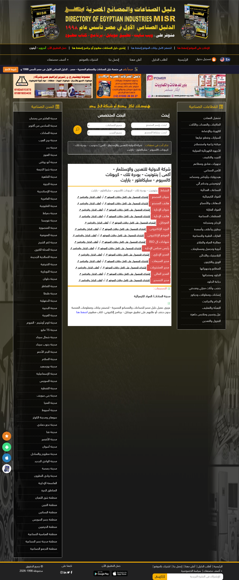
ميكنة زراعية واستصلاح (207, 144)
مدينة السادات (48, 133)
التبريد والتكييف (212, 157)
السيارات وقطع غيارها (208, 138)
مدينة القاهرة (49, 177)
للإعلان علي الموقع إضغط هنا (193, 48)
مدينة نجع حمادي (47, 425)
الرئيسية (183, 60)
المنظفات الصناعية (210, 216)
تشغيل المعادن (212, 118)
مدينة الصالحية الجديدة (44, 257)
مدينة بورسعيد (48, 366)
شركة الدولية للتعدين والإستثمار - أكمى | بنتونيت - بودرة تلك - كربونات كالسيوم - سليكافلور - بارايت (120, 147)
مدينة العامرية (49, 199)
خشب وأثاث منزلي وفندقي (205, 288)
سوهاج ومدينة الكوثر (45, 418)
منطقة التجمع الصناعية (43, 549)
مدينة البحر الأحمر (47, 352)
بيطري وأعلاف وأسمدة (207, 229)
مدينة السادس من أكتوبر (43, 126)
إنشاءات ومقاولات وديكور (206, 295)
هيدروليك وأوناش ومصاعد (205, 177)
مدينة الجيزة (50, 184)
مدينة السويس (48, 381)
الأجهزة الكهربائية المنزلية (207, 151)
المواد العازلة (213, 210)
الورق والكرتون (212, 262)
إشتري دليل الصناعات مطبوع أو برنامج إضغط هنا (98, 48)
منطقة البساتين (48, 512)
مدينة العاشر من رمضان (43, 118)
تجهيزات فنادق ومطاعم (207, 164)
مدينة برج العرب (48, 140)
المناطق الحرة (49, 490)
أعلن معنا (135, 60)
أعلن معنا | (189, 566)
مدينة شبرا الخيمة (47, 170)
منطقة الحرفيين (47, 527)
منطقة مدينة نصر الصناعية (41, 542)
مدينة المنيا (50, 403)
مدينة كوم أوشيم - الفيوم (42, 323)
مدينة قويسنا (49, 221)
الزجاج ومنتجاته (212, 223)
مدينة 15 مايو (49, 330)
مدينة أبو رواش (48, 162)
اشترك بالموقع (88, 60)
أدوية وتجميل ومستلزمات (206, 249)
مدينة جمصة (49, 469)
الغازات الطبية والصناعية (207, 236)
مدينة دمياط (50, 213)
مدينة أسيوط (49, 410)
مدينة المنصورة (48, 228)
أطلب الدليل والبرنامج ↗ (89, 197)
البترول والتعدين (211, 321)
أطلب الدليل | (204, 566)
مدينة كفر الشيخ (47, 242)
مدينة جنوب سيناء (46, 345)
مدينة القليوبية (48, 206)
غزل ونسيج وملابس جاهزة (205, 314)
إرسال (158, 577)
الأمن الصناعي (212, 170)
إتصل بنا (114, 60)
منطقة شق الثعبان (46, 498)
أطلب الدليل (159, 60)
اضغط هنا (82, 312)
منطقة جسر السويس (44, 520)
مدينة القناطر (49, 286)
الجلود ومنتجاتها (211, 275)
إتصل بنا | (177, 566)
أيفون (33, 48)
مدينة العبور (50, 155)
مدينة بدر (51, 148)
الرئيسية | (217, 566)
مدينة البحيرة (49, 308)
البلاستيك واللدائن (210, 256)
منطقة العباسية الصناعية (42, 534)
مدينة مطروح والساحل (44, 454)
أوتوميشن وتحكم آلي (208, 184)
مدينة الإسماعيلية (46, 374)
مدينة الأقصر (49, 439)
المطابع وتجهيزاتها (210, 269)
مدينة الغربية (49, 315)
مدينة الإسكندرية (47, 191)
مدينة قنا (51, 432)
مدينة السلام (49, 359)
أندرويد (42, 48)
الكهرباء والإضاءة (211, 131)
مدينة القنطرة (49, 388)
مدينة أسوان (49, 447)
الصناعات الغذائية (211, 190)
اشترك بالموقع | (161, 566)
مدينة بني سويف (47, 396)
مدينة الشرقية (49, 264)
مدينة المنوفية (48, 235)
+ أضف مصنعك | (212, 571)
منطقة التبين (49, 505)
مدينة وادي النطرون (45, 476)
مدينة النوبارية (49, 272)
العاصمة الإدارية (47, 483)
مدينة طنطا (50, 294)
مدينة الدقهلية (48, 301)
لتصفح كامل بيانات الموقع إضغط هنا (151, 48)
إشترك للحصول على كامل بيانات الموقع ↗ (126, 197)
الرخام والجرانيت (211, 301)
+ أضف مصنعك (58, 60)
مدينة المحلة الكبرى (46, 250)
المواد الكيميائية (212, 197)
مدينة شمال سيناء (46, 337)
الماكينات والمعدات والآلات (205, 125)
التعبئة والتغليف (211, 308)
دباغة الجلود (214, 282)
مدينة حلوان (50, 279)
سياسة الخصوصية (191, 571)
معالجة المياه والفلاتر (209, 242)
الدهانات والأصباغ (210, 203)
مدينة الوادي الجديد (46, 461)
